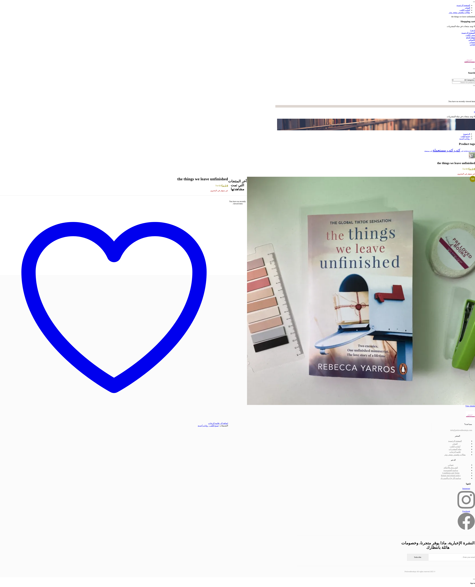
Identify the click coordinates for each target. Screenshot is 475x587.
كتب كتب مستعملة (446, 150)
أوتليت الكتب (455, 446)
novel (473, 151)
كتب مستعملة (428, 151)
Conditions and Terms (450, 473)
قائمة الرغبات (455, 452)
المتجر (455, 444)
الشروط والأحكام (451, 468)
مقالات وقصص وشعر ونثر (455, 455)
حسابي (451, 465)
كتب (462, 151)
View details (470, 406)
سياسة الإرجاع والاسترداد (451, 478)
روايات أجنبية (464, 139)
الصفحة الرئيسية (455, 441)
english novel (467, 151)
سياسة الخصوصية (450, 470)
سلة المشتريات (455, 449)
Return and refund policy (451, 476)
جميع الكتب (465, 136)
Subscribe (417, 557)
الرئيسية (466, 134)
